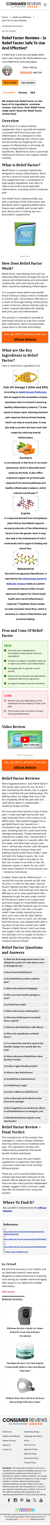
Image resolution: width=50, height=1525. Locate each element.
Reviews (22, 92)
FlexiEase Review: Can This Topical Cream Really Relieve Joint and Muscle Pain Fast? (25, 1367)
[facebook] (9, 1500)
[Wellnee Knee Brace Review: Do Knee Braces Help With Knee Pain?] (25, 1394)
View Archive (9, 1291)
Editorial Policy (30, 1453)
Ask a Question (28, 82)
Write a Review (10, 82)
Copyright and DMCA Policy (33, 1438)
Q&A (32, 92)
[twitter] (35, 1500)
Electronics (7, 1431)
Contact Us (7, 1449)
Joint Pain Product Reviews (14, 20)
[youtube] (41, 1500)
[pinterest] (22, 1500)
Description (9, 92)
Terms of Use (29, 1445)
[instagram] (15, 1500)
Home (5, 17)
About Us (7, 1445)
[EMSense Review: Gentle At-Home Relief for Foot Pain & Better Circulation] (25, 1324)
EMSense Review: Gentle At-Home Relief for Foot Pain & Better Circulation (25, 1332)
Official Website (25, 339)
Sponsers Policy (30, 1449)
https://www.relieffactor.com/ (17, 1252)
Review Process (9, 1440)
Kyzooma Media (24, 1519)
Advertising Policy (31, 1431)
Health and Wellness (21, 17)
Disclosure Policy (31, 1458)
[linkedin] (28, 1500)
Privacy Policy (30, 1462)
